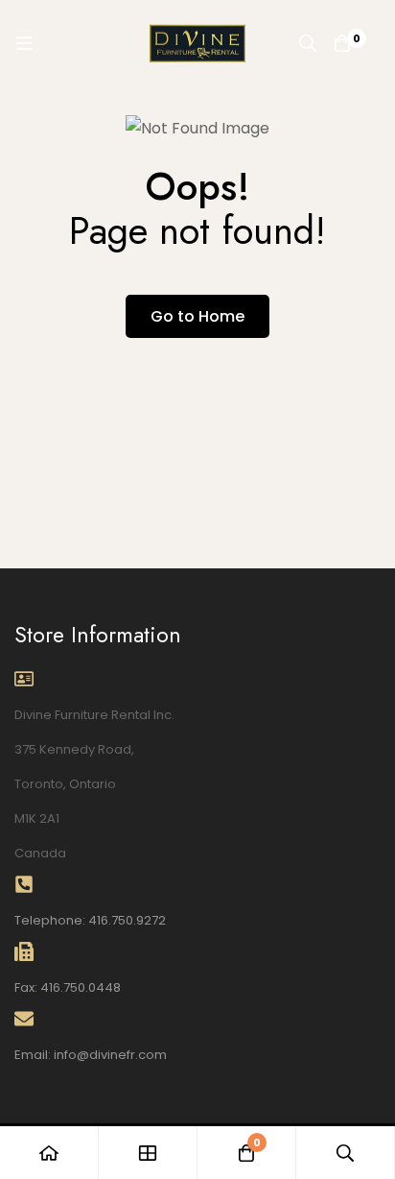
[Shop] (148, 1152)
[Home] (49, 1152)
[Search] (307, 43)
